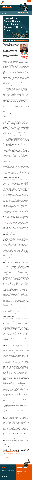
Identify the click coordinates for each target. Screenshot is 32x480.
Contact (26, 1)
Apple (24, 12)
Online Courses (17, 454)
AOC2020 (7, 454)
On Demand (29, 1)
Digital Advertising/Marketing (9, 453)
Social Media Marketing (20, 453)
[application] (21, 40)
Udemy (7, 263)
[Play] (14, 40)
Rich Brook (20, 454)
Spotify (27, 12)
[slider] (27, 40)
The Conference (14, 1)
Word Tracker (9, 222)
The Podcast (19, 1)
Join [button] (18, 473)
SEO (16, 453)
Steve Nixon (24, 454)
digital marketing (12, 454)
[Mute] (25, 40)
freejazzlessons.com (11, 60)
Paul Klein (27, 409)
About (23, 1)
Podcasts (14, 453)
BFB (9, 454)
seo (22, 454)
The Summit (3, 470)
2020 (5, 454)
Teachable (4, 263)
